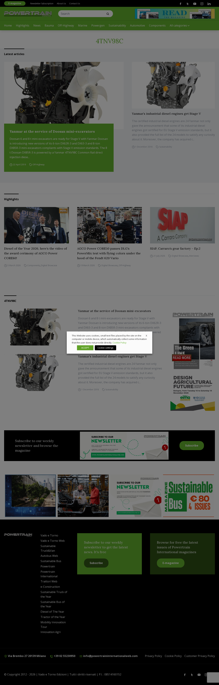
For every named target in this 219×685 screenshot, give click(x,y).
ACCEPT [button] (85, 347)
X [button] (146, 335)
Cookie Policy (119, 342)
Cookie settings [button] (105, 347)
